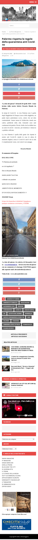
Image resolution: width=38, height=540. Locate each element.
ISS (4, 313)
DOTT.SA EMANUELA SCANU (11, 476)
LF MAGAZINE (6, 482)
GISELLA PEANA (7, 465)
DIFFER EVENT (6, 486)
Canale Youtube (12, 395)
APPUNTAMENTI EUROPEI (10, 478)
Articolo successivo (19, 336)
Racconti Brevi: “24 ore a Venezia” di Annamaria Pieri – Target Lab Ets (23, 368)
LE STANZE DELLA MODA (10, 473)
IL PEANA (5, 471)
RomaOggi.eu (27, 324)
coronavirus (7, 310)
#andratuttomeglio (10, 302)
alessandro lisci (9, 306)
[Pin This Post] (19, 93)
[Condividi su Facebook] (19, 85)
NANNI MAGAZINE (8, 458)
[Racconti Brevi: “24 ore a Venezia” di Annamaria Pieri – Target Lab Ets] (6, 370)
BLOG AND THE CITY (8, 467)
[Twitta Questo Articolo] (19, 89)
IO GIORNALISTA (7, 469)
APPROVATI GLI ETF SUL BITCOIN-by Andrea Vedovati (23, 384)
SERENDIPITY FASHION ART (11, 480)
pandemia (16, 321)
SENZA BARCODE (7, 463)
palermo (6, 321)
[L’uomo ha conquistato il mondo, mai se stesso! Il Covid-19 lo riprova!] (6, 360)
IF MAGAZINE (6, 460)
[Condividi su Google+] (19, 98)
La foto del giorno (15, 313)
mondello (28, 313)
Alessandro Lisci (20, 53)
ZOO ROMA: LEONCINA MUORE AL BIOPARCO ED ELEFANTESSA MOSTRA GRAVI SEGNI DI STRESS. (22, 348)
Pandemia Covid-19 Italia (11, 324)
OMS (28, 317)
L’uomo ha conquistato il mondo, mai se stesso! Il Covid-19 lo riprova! (22, 358)
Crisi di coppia (29, 310)
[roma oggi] (19, 13)
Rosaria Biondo (8, 328)
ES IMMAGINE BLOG (8, 484)
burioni (20, 306)
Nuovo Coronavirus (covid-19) (13, 317)
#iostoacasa (25, 302)
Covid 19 (18, 310)
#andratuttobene (13, 299)
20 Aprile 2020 (8, 53)
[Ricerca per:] (19, 25)
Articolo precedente (19, 334)
